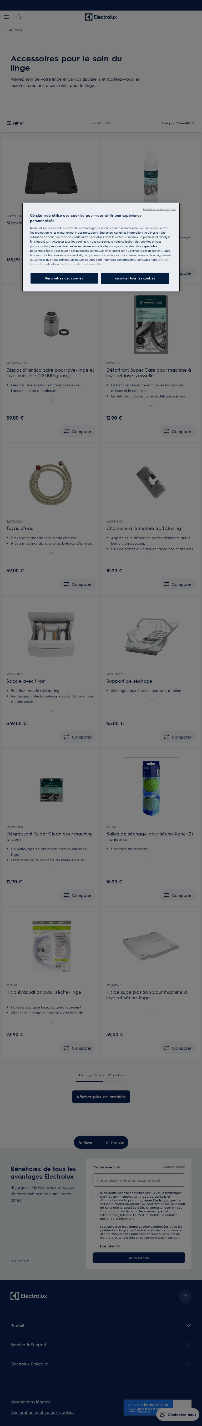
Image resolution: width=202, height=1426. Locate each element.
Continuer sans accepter (159, 209)
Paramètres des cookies (64, 278)
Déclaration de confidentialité (80, 264)
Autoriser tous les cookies (135, 278)
